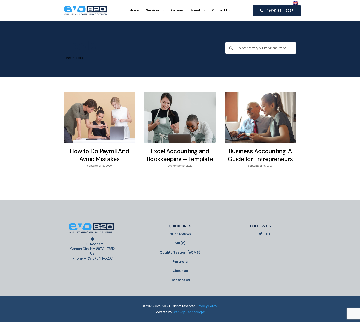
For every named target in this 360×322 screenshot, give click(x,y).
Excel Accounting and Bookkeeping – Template (180, 155)
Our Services (180, 234)
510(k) (180, 243)
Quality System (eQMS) (180, 252)
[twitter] (260, 233)
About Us (180, 270)
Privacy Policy (207, 306)
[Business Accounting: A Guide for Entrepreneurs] (260, 117)
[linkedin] (268, 233)
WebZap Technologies (189, 312)
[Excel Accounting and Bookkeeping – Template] (180, 117)
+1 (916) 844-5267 (98, 258)
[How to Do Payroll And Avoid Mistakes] (99, 117)
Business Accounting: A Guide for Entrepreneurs (260, 155)
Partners (180, 261)
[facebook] (253, 233)
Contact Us (180, 280)
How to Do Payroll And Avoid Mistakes (99, 155)
